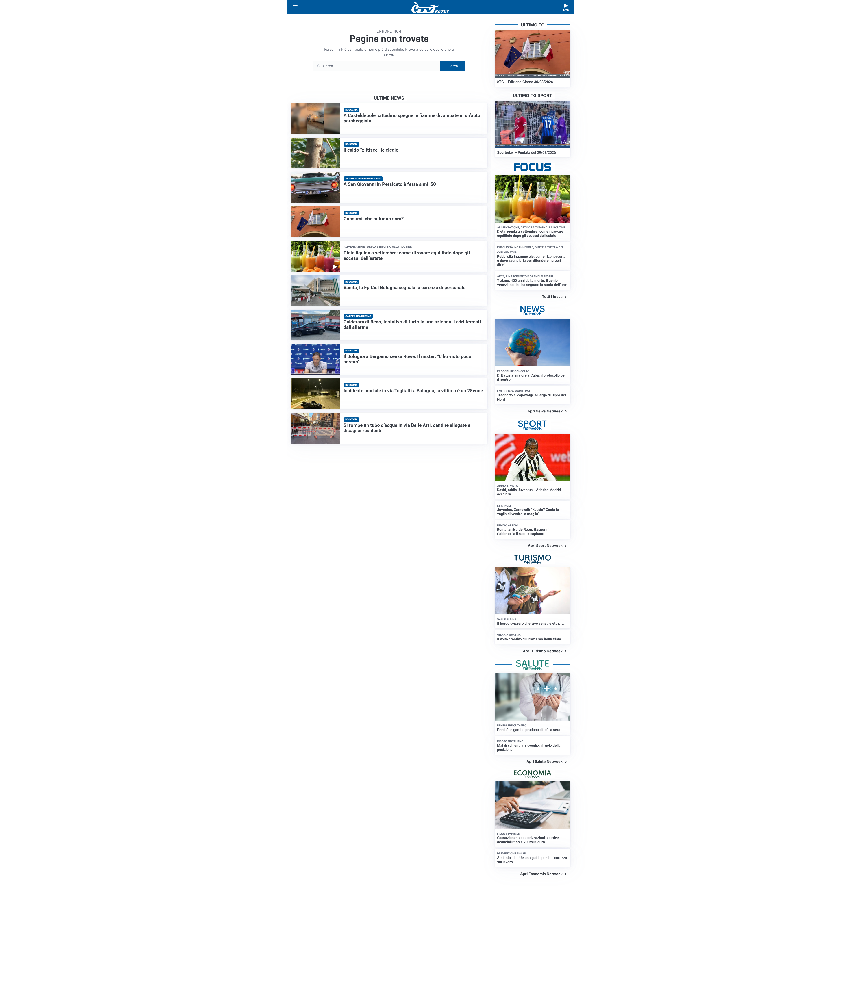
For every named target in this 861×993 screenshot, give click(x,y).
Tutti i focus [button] (552, 296)
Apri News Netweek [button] (545, 411)
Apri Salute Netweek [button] (544, 761)
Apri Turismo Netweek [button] (543, 651)
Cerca (453, 66)
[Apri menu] (295, 7)
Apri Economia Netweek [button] (541, 874)
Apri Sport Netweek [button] (545, 545)
